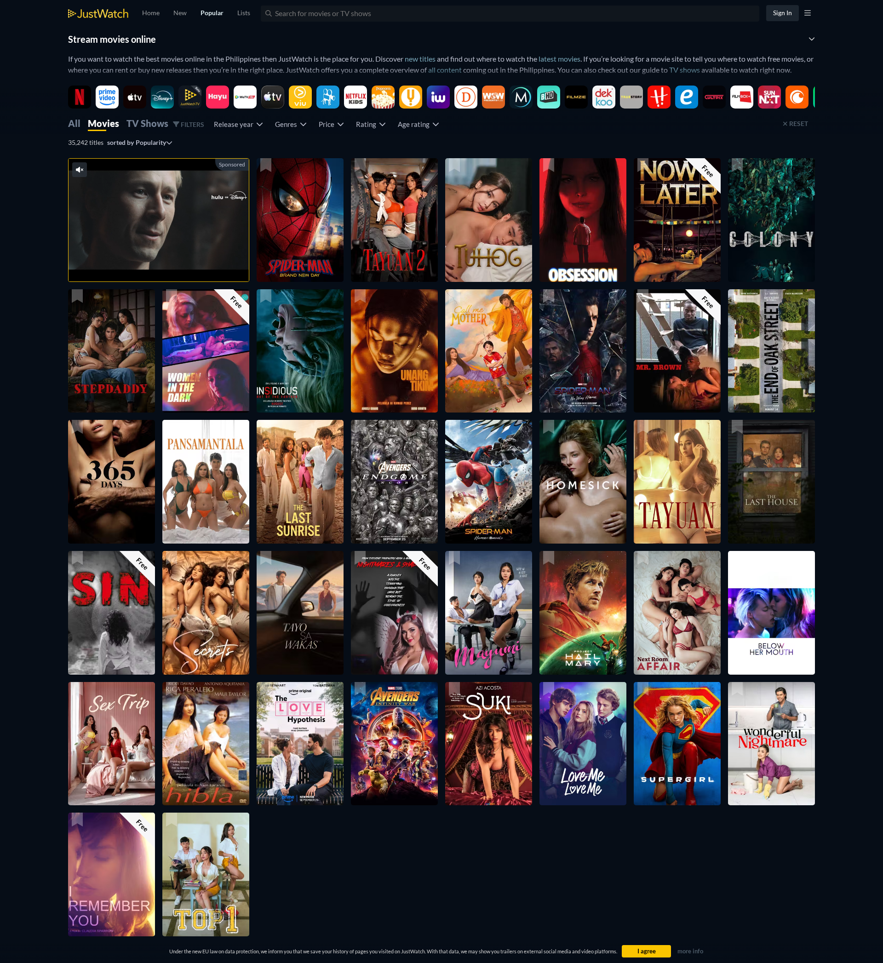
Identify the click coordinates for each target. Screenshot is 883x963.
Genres (287, 124)
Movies (103, 123)
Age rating (415, 124)
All (74, 123)
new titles (420, 58)
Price (328, 124)
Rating (367, 124)
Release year (235, 124)
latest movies (559, 58)
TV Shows (147, 123)
